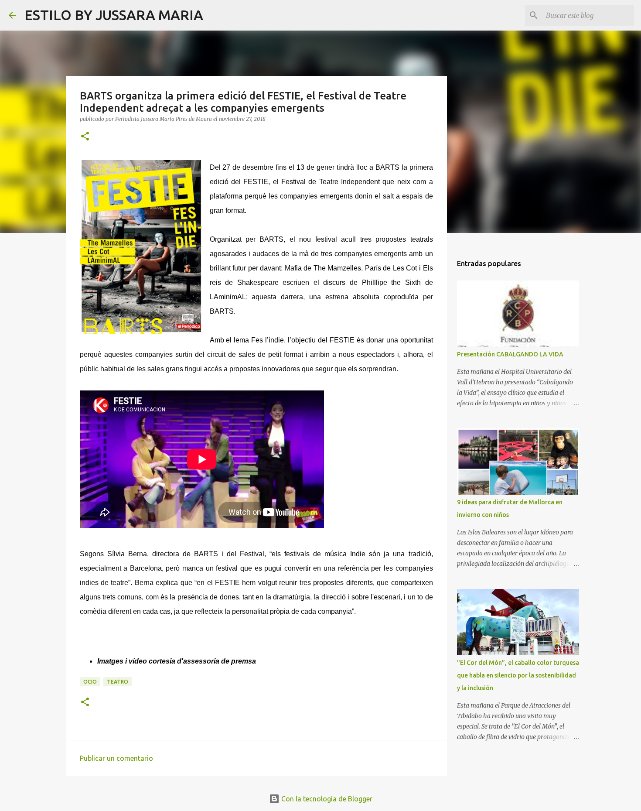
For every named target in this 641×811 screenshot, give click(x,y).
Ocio (90, 681)
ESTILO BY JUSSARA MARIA (113, 15)
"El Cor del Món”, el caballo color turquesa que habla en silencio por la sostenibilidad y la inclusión (518, 675)
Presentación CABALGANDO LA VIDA (510, 354)
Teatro (117, 681)
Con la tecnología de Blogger (326, 799)
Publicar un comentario (116, 758)
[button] (85, 137)
